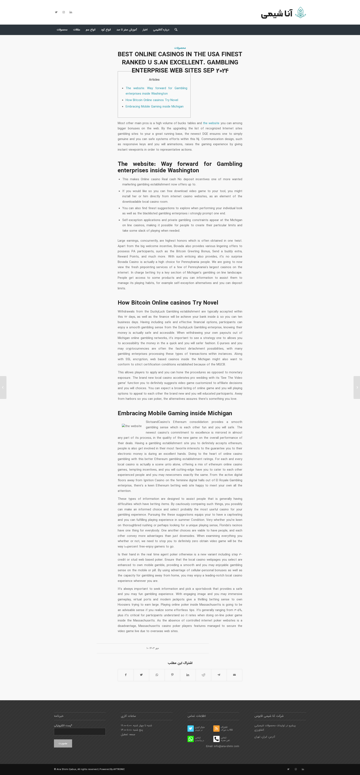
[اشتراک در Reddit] (203, 675)
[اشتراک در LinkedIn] (188, 675)
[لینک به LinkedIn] (71, 12)
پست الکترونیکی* (63, 726)
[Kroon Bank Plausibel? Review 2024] (3, 387)
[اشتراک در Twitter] (141, 675)
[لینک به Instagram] (63, 12)
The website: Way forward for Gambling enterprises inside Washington (156, 91)
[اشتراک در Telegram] (219, 675)
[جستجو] (174, 30)
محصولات (180, 48)
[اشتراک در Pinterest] (172, 675)
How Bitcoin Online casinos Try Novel (152, 100)
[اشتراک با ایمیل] (234, 675)
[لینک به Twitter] (56, 12)
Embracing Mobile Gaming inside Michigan (155, 106)
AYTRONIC (119, 769)
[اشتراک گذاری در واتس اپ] (157, 675)
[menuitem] (62, 30)
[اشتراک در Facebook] (126, 675)
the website (211, 123)
